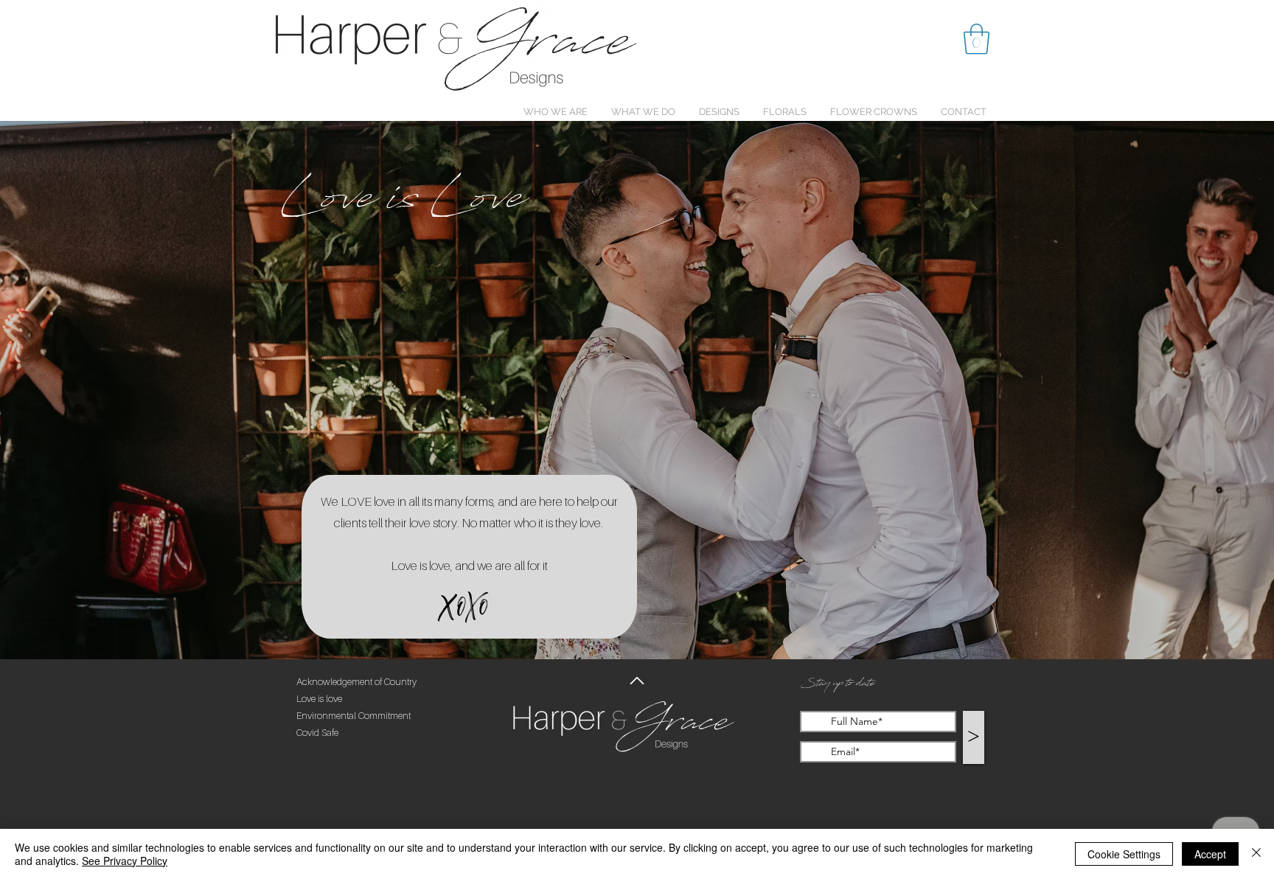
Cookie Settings (1123, 854)
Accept (1210, 854)
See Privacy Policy (124, 860)
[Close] (1256, 854)
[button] (976, 39)
